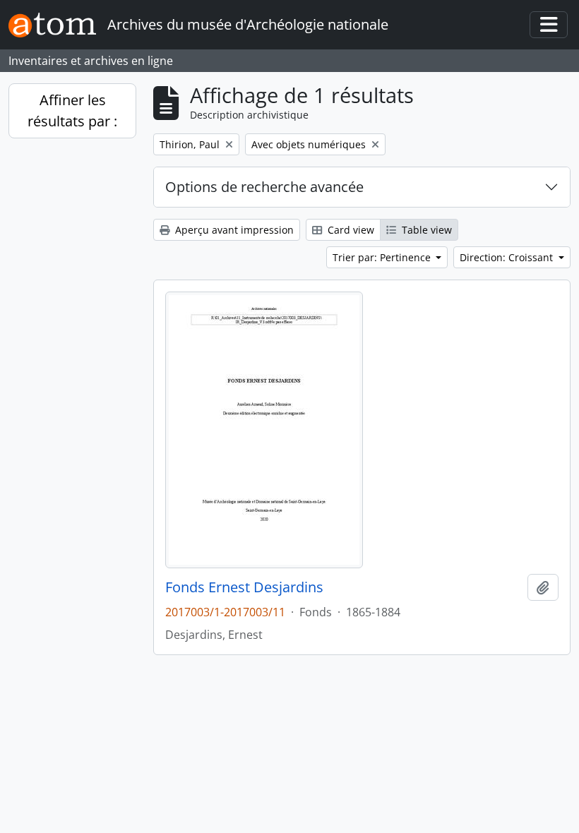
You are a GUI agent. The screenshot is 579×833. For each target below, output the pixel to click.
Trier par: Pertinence (383, 257)
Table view (425, 229)
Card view (349, 229)
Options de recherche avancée (264, 186)
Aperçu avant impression (233, 229)
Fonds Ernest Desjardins (244, 587)
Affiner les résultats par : (72, 110)
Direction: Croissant (508, 257)
